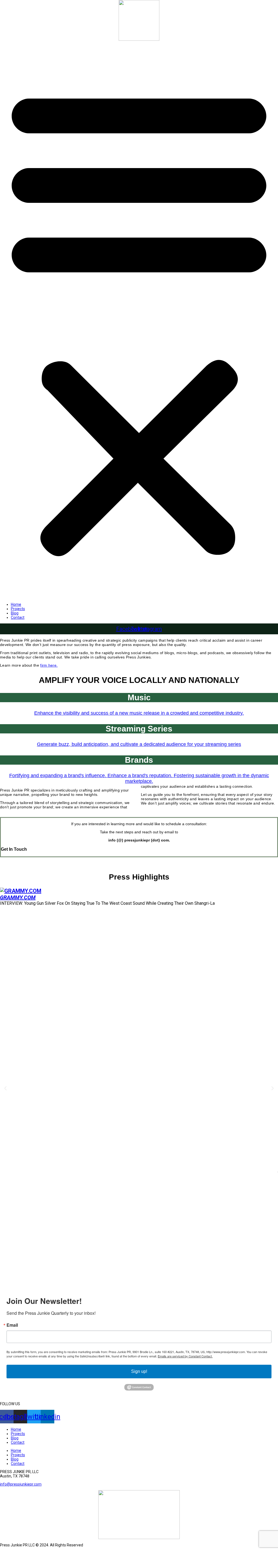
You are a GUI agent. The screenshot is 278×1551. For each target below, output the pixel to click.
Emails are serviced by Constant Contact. (185, 1356)
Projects (18, 609)
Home (16, 604)
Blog (14, 613)
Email (12, 1325)
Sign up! (139, 1371)
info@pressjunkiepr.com (21, 1484)
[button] (139, 319)
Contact (17, 617)
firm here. (49, 665)
